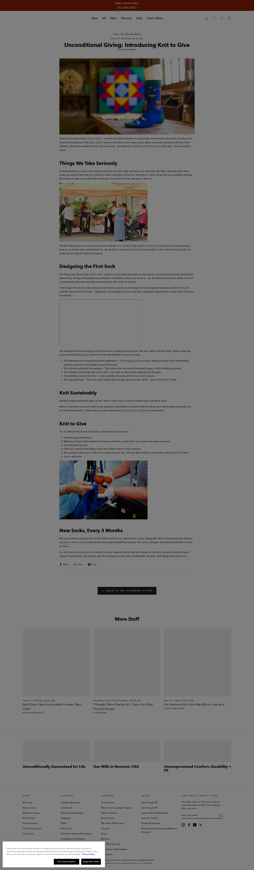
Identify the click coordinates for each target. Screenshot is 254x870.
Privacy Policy (88, 854)
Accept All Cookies (91, 861)
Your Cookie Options (66, 861)
